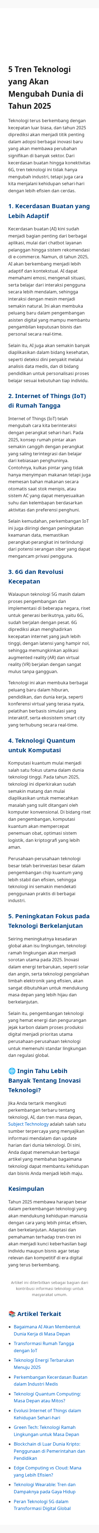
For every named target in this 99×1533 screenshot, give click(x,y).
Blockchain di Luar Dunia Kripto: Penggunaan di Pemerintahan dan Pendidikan (49, 1451)
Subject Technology (28, 1124)
